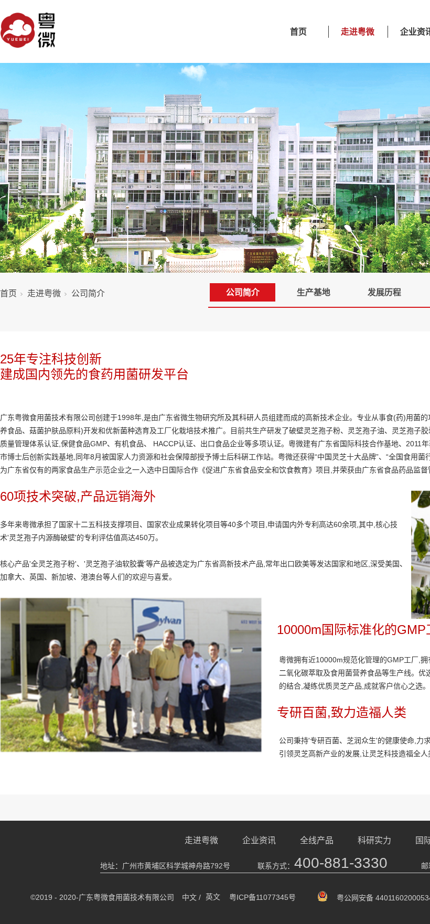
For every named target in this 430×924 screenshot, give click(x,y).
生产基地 (313, 292)
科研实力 (374, 840)
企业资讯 (259, 840)
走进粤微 (357, 31)
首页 (298, 31)
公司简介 (243, 292)
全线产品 (317, 840)
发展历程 (384, 292)
